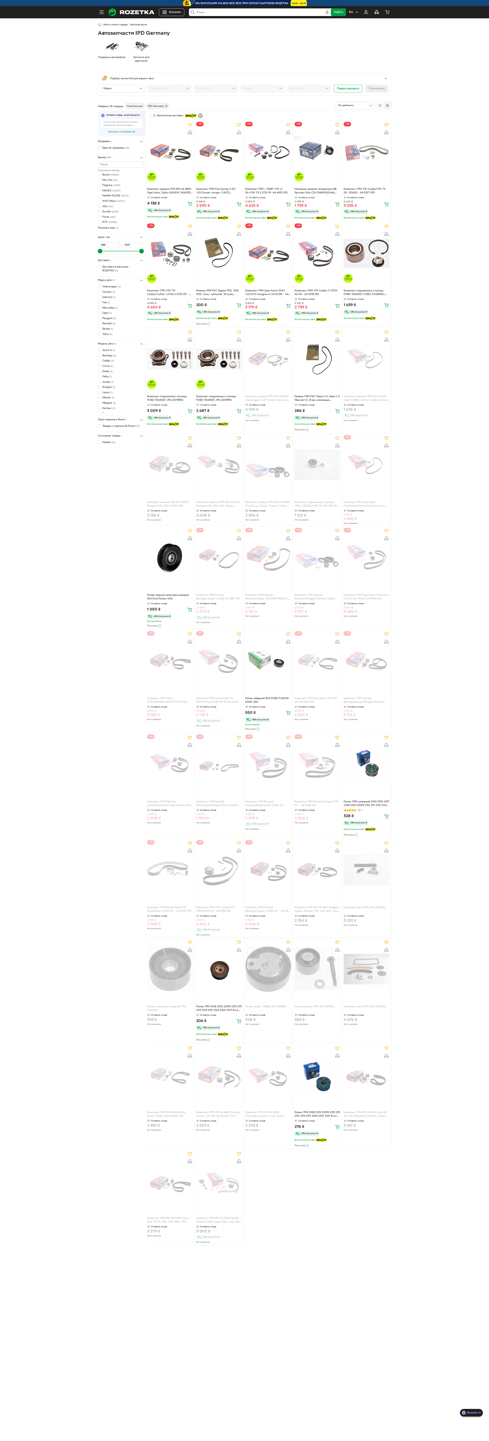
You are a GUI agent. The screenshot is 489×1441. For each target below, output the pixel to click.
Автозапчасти (138, 24)
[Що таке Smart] (200, 116)
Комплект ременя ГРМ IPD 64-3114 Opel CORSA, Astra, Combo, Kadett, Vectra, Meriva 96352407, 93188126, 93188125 (366, 398)
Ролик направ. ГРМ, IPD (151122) (314, 1006)
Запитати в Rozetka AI (121, 132)
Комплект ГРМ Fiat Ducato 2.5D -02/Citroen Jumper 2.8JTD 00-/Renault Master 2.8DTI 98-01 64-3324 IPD (218, 191)
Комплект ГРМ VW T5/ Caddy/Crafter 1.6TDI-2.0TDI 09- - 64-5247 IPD (168, 292)
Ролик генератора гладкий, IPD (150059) (166, 1008)
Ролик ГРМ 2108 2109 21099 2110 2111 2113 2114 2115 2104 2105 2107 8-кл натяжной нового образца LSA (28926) (317, 1114)
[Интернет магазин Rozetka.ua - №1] (131, 12)
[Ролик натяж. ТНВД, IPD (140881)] (268, 969)
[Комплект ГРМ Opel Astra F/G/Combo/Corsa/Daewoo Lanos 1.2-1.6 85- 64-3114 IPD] (366, 465)
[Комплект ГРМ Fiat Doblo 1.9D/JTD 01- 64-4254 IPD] (317, 661)
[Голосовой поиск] (327, 12)
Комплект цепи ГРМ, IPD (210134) (364, 907)
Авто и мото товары (115, 24)
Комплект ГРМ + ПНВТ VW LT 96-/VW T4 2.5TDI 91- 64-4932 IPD (266, 191)
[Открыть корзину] (387, 12)
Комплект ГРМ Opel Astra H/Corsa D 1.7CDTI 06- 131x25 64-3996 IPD (366, 597)
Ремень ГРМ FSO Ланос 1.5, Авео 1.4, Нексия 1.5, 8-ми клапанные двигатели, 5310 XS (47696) (317, 398)
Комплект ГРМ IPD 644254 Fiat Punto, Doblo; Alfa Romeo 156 (166, 1114)
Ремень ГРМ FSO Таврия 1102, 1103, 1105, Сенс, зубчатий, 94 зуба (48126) (217, 292)
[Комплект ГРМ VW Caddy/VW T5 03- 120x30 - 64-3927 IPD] (366, 151)
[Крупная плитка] (380, 105)
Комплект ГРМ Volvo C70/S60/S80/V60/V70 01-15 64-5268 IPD (167, 700)
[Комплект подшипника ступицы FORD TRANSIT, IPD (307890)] (170, 359)
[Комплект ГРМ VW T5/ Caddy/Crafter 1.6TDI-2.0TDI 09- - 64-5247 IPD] (170, 253)
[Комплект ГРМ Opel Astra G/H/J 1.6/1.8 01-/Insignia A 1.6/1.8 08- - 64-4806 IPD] (268, 253)
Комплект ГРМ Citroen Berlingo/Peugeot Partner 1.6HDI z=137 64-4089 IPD (314, 597)
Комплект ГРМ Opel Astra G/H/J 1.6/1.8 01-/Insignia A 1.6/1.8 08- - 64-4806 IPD (267, 292)
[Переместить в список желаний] (190, 125)
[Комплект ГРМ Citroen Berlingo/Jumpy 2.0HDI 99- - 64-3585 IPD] (268, 870)
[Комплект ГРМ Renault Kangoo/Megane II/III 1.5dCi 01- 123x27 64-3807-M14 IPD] (268, 764)
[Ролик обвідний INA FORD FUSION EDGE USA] (268, 661)
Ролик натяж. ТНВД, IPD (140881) (265, 1006)
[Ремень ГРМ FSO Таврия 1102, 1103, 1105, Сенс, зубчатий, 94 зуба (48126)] (219, 253)
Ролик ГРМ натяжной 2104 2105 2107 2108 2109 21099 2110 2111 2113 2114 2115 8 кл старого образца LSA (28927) (366, 804)
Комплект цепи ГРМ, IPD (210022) (365, 1006)
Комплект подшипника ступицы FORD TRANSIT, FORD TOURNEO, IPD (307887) (364, 292)
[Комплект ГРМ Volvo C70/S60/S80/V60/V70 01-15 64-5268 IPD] (170, 661)
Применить (377, 88)
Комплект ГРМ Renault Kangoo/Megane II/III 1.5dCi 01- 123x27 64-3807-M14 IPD (264, 804)
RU (351, 12)
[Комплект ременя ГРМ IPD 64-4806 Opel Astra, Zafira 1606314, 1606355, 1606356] (170, 151)
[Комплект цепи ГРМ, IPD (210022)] (366, 969)
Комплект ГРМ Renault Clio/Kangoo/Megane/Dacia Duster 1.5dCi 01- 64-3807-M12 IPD (217, 804)
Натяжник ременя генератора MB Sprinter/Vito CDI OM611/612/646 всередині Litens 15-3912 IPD (316, 191)
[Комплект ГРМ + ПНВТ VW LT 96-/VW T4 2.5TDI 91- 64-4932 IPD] (268, 151)
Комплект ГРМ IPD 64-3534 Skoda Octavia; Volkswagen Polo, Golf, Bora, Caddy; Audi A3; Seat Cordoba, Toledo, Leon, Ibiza (219, 1220)
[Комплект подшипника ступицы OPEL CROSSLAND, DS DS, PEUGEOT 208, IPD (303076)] (317, 465)
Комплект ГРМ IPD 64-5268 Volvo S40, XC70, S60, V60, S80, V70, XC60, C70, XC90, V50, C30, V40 (168, 1220)
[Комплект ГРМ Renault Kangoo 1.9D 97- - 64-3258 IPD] (317, 764)
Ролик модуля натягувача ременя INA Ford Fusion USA (168, 597)
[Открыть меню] (101, 12)
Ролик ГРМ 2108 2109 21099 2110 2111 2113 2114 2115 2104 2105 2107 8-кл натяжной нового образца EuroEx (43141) (219, 1008)
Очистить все (135, 106)
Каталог (175, 12)
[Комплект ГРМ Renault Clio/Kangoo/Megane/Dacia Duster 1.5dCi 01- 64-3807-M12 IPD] (219, 764)
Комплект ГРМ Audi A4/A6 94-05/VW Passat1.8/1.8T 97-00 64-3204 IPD (219, 700)
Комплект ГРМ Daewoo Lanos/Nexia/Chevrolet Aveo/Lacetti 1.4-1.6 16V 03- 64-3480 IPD (169, 804)
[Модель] (262, 88)
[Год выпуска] (216, 88)
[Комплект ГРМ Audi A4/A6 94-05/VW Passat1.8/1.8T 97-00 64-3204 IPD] (219, 661)
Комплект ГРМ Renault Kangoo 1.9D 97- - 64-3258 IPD (316, 804)
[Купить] (190, 204)
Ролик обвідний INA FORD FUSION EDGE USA (267, 700)
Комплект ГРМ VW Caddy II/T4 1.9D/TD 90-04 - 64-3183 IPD (215, 909)
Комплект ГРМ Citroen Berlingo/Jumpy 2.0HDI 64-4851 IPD (218, 597)
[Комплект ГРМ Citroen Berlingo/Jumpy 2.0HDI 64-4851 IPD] (219, 557)
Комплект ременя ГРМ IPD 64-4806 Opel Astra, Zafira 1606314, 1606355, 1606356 (169, 191)
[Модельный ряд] (169, 88)
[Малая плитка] (387, 105)
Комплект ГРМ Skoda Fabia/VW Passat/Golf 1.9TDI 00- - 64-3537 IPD (169, 909)
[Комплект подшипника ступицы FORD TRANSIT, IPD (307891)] (219, 359)
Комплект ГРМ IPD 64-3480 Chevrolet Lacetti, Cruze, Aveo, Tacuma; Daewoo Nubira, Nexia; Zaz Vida (267, 1114)
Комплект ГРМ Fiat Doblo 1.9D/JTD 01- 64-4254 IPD (316, 700)
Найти (338, 12)
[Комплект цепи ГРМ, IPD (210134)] (366, 870)
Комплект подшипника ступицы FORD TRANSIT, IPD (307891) (216, 398)
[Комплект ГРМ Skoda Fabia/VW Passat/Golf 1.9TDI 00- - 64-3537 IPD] (170, 870)
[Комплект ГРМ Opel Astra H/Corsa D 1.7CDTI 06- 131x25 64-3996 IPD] (366, 557)
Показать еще (106, 228)
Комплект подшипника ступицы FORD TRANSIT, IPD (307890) (167, 398)
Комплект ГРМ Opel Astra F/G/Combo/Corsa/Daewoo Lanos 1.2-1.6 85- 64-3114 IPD (364, 504)
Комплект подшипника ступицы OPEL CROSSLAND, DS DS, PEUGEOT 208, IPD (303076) (317, 504)
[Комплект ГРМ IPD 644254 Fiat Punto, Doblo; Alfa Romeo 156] (170, 1075)
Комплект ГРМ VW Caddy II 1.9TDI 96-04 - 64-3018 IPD (316, 292)
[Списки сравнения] (377, 12)
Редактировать (348, 88)
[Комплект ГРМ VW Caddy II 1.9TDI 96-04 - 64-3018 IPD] (317, 253)
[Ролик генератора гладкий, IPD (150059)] (170, 969)
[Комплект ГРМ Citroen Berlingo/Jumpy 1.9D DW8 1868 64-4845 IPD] (268, 557)
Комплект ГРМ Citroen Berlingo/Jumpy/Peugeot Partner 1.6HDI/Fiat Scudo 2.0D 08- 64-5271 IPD (365, 700)
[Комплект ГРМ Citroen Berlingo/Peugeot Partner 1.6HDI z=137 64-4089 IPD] (317, 557)
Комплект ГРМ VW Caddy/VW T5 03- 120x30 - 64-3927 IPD (364, 191)
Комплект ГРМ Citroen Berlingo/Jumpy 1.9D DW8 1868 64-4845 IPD (266, 597)
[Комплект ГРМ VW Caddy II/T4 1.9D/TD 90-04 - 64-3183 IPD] (219, 870)
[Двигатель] (309, 88)
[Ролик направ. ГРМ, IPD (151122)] (317, 969)
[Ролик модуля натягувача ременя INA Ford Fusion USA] (170, 557)
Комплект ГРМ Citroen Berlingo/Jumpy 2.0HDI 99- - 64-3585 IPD (268, 909)
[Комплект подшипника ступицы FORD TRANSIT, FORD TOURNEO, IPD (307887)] (366, 253)
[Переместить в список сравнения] (190, 132)
